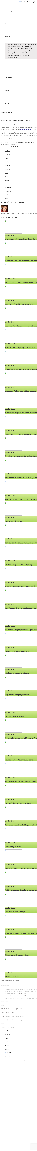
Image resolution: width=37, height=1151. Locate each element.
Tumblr (7, 180)
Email (6, 195)
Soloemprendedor (10, 994)
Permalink (7, 235)
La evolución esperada (11, 996)
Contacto (8, 103)
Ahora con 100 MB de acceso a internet (16, 121)
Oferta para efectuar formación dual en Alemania (20, 989)
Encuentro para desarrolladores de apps (21, 48)
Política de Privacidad (7, 1027)
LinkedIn (7, 165)
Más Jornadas (12, 57)
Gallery (13, 235)
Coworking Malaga (26, 142)
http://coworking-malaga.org (13, 1020)
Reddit (6, 173)
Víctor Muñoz (7, 142)
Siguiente (9, 112)
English (7, 1045)
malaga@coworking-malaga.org (9, 2)
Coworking (8, 11)
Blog (6, 24)
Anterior (3, 112)
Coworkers (8, 78)
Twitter (7, 158)
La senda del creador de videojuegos (19, 46)
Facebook (7, 151)
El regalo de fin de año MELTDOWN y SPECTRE (19, 991)
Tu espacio (8, 65)
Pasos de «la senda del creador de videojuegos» (19, 998)
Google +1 (8, 187)
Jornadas (7, 36)
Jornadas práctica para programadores (20, 51)
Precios (7, 90)
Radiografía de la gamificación (18, 53)
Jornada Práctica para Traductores (19, 55)
